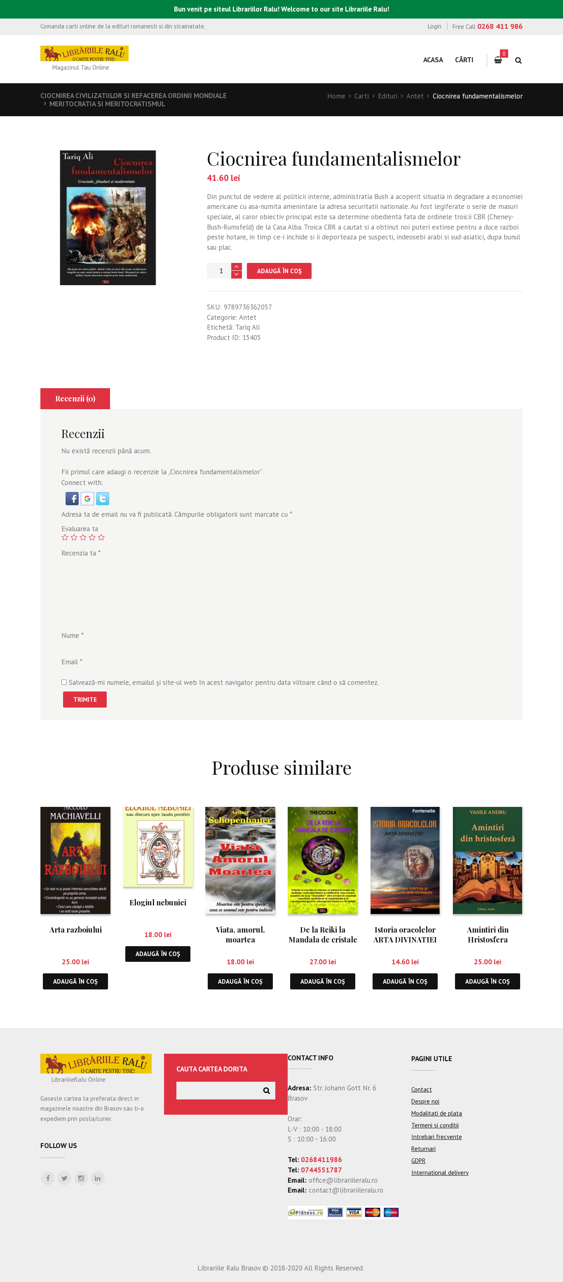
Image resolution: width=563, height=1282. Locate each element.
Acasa (433, 59)
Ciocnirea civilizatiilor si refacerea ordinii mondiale (133, 95)
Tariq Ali (247, 327)
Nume (72, 635)
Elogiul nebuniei (157, 902)
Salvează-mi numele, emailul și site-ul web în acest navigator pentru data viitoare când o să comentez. (224, 682)
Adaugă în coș (279, 271)
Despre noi (425, 1101)
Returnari (423, 1149)
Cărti (464, 59)
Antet (415, 96)
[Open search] (518, 60)
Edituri (387, 96)
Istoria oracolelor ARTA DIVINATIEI (405, 934)
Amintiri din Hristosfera (488, 934)
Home (336, 96)
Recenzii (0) (75, 398)
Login (434, 26)
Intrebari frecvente (436, 1137)
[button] (73, 497)
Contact (421, 1089)
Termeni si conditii (435, 1125)
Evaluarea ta (79, 528)
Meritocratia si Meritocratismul (107, 103)
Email (71, 661)
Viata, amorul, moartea (240, 934)
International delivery (440, 1173)
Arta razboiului (75, 930)
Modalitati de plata (436, 1113)
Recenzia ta (81, 553)
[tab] (75, 398)
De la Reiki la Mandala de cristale (323, 934)
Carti (361, 96)
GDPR (418, 1161)
